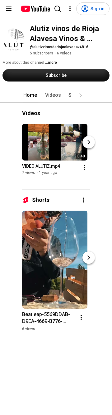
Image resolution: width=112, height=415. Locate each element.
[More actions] (84, 167)
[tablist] (56, 95)
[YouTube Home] (35, 8)
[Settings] (70, 8)
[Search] (57, 8)
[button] (80, 95)
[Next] (88, 142)
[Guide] (8, 8)
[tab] (30, 95)
